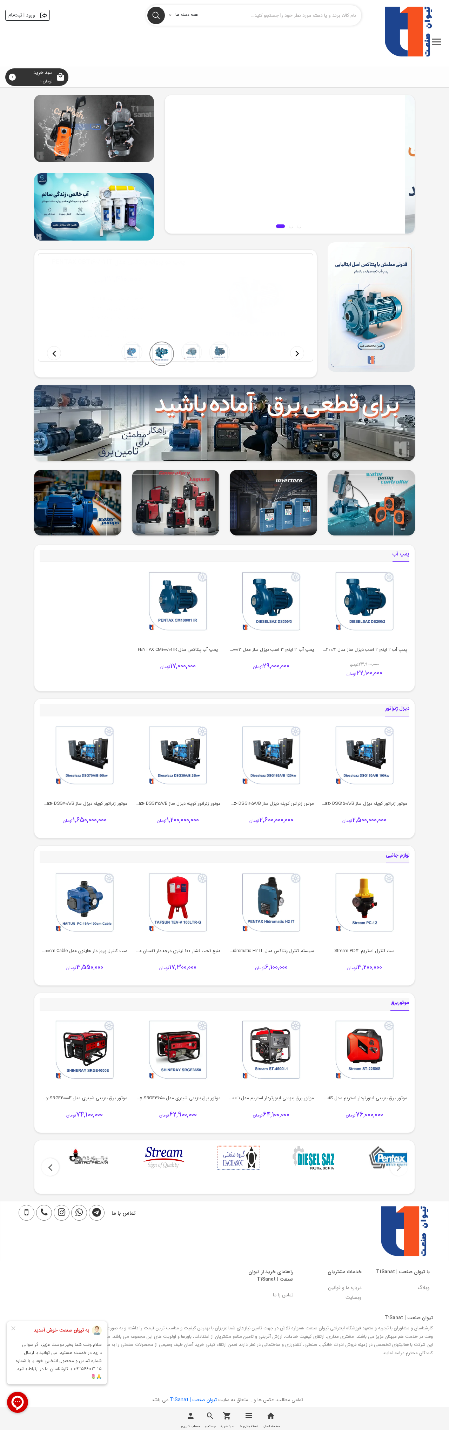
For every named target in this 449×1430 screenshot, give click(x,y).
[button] (54, 353)
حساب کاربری (190, 1426)
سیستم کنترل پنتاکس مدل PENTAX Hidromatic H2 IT (263, 951)
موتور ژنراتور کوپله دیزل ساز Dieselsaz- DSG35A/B (173, 803)
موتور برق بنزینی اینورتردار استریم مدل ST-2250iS (359, 1098)
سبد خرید (227, 1426)
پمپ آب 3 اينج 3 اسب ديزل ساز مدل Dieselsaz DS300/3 (259, 649)
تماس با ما (283, 1295)
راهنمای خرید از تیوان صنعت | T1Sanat (270, 1275)
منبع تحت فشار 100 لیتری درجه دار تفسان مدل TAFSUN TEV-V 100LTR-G (152, 951)
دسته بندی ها (248, 1426)
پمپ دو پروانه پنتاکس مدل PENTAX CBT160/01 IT (118, 262)
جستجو (210, 1426)
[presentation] (399, 1167)
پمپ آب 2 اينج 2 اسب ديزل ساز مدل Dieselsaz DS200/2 (353, 649)
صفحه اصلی (271, 1426)
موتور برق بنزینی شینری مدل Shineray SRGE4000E (79, 1098)
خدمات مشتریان (345, 1272)
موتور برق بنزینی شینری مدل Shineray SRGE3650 (173, 1098)
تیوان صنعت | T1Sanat (193, 1400)
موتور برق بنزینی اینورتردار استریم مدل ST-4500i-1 (267, 1098)
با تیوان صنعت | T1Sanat (403, 1272)
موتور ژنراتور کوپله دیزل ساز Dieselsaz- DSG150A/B (359, 803)
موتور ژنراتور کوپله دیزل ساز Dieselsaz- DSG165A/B (265, 803)
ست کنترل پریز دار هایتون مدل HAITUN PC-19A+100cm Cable (69, 951)
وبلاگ (423, 1287)
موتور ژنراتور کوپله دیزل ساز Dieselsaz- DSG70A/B (80, 803)
